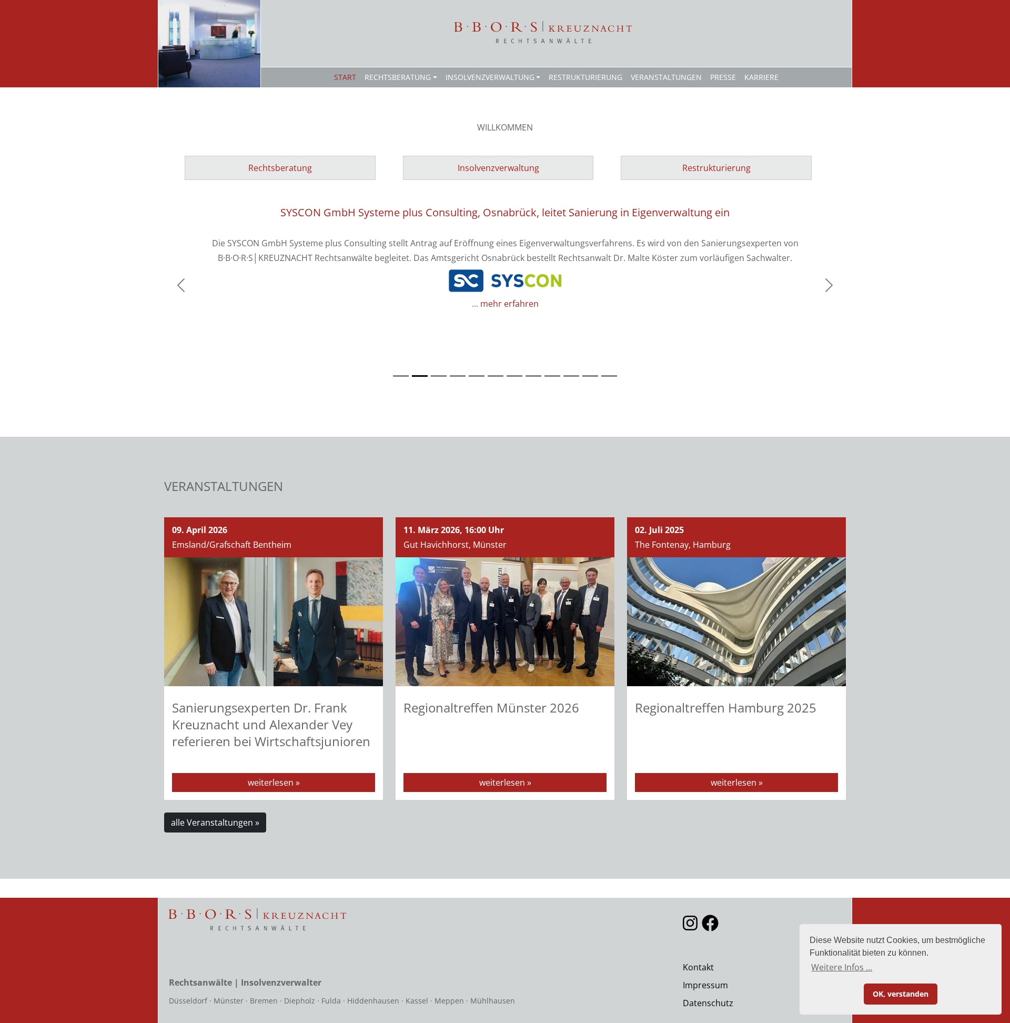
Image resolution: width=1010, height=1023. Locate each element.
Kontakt (698, 967)
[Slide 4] (458, 376)
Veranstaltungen (666, 77)
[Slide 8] (533, 376)
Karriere (761, 77)
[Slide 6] (495, 376)
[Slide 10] (571, 376)
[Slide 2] (420, 376)
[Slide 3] (439, 376)
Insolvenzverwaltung (490, 77)
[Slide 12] (609, 376)
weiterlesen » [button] (274, 782)
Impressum (705, 985)
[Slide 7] (514, 376)
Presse (723, 77)
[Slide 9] (552, 376)
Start (345, 77)
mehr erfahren (509, 303)
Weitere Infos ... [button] (841, 967)
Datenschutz (708, 1003)
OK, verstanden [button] (900, 994)
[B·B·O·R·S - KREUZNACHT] (543, 32)
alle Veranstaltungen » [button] (215, 822)
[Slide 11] (590, 376)
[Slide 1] (401, 376)
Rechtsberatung (398, 77)
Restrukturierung (585, 77)
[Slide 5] (476, 376)
